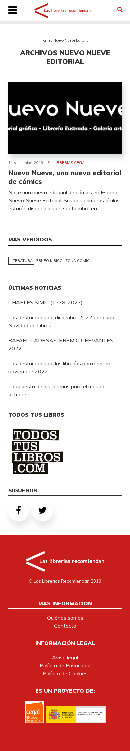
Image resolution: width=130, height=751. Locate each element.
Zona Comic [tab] (77, 260)
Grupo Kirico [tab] (49, 260)
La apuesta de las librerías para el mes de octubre (57, 390)
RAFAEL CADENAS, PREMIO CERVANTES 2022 (60, 344)
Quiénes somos (65, 617)
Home (45, 40)
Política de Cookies (65, 673)
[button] (120, 10)
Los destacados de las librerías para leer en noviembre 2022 (59, 367)
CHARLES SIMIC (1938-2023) (45, 302)
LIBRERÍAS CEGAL (70, 162)
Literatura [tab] (21, 260)
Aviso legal (65, 657)
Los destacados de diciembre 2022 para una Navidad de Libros (61, 321)
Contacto (65, 625)
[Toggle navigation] (12, 10)
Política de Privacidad (65, 665)
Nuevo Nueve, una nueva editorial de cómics (64, 177)
